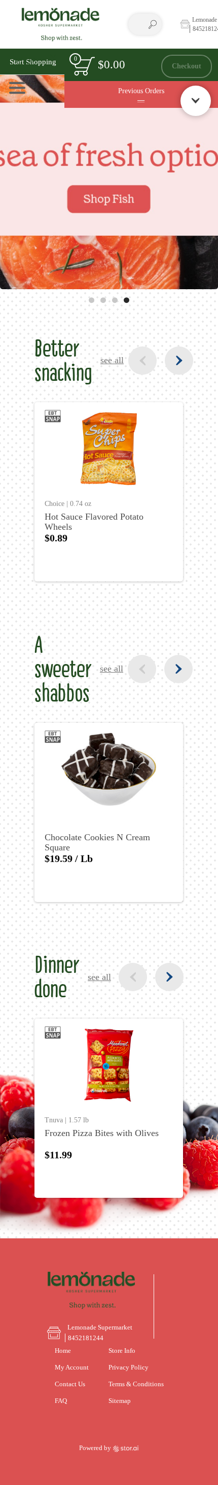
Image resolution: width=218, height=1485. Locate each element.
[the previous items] (142, 360)
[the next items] (179, 360)
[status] (84, 66)
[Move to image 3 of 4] (115, 300)
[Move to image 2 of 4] (103, 300)
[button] (36, 61)
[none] (108, 491)
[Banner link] (109, 169)
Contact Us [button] (70, 1384)
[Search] (152, 24)
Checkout (186, 66)
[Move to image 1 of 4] (91, 300)
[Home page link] (61, 24)
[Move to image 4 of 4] (126, 300)
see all (112, 360)
